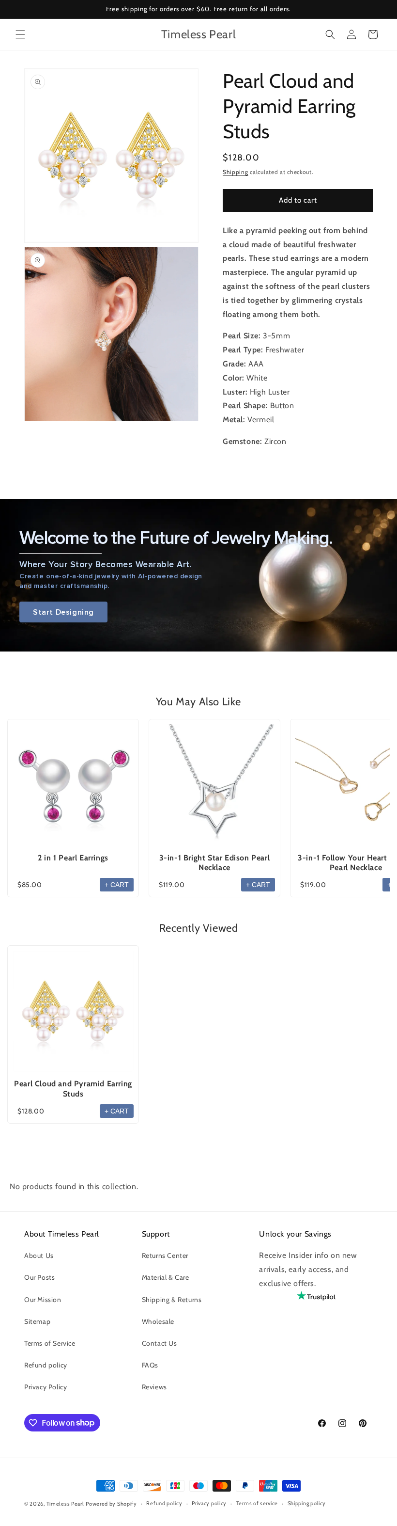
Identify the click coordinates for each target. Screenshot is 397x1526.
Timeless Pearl (65, 1503)
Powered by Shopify (111, 1503)
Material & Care (165, 1277)
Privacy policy (209, 1503)
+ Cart (117, 885)
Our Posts (39, 1277)
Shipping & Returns (172, 1299)
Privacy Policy (45, 1387)
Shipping (235, 171)
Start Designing (63, 612)
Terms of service (257, 1503)
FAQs (150, 1365)
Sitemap (37, 1321)
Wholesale (158, 1321)
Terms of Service (50, 1343)
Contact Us (159, 1343)
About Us (39, 1255)
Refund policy (45, 1365)
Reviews (154, 1387)
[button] (20, 34)
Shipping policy (307, 1503)
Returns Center (165, 1255)
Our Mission (42, 1299)
